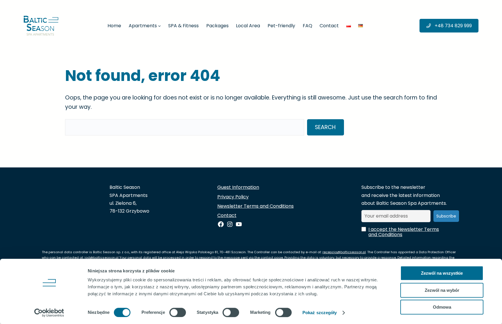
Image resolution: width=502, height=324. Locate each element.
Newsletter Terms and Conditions (255, 206)
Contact (226, 215)
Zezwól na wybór (442, 290)
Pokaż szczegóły (319, 312)
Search (325, 127)
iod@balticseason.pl (102, 257)
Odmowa (442, 307)
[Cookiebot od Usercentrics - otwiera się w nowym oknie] (49, 312)
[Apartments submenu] (159, 25)
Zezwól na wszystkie (442, 273)
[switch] (177, 312)
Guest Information (238, 187)
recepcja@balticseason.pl (344, 252)
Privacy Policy (233, 196)
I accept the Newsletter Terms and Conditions (403, 232)
